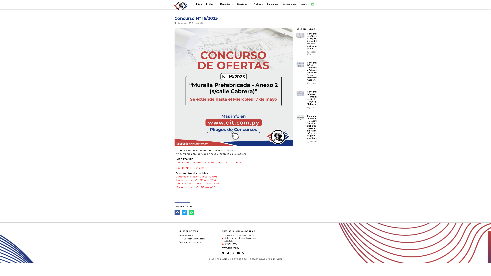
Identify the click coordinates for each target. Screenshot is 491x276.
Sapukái (277, 259)
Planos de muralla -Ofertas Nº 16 (196, 180)
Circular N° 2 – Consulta (190, 168)
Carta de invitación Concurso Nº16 (196, 176)
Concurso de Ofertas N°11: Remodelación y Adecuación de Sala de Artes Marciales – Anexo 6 (314, 71)
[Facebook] (223, 253)
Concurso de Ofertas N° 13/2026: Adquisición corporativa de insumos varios (313, 41)
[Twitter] (228, 253)
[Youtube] (238, 253)
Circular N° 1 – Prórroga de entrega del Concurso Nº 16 (208, 162)
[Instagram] (233, 253)
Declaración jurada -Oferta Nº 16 (196, 187)
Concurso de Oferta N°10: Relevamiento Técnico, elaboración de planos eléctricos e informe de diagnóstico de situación (314, 127)
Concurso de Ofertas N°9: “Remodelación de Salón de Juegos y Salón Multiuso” (315, 98)
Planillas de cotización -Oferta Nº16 (198, 183)
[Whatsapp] (243, 253)
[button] (177, 212)
